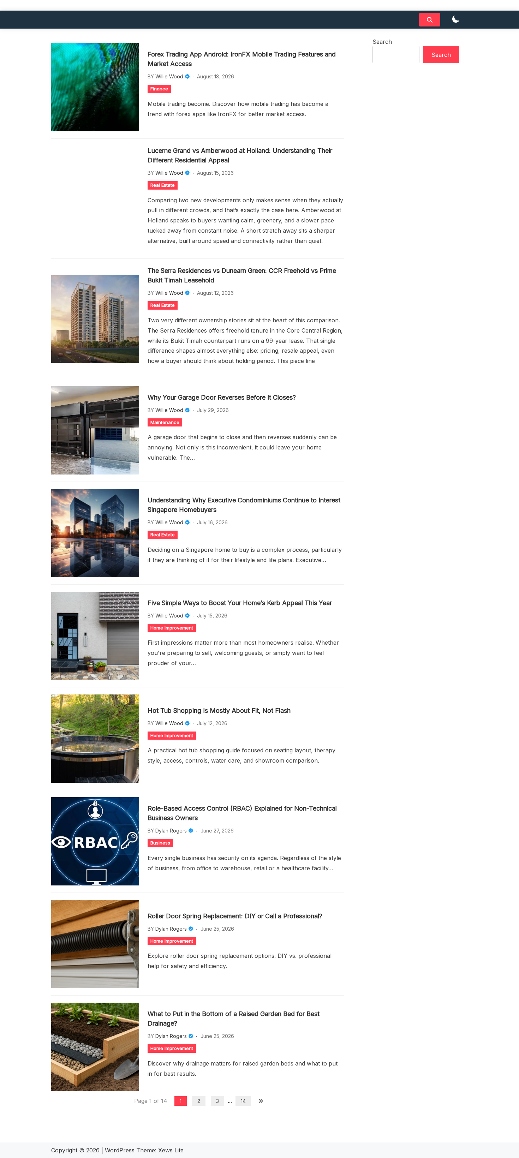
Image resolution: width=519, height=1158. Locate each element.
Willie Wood (169, 76)
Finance (159, 88)
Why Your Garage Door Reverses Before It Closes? (222, 397)
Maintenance (164, 422)
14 (243, 1101)
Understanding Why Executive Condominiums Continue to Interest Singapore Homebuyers (244, 504)
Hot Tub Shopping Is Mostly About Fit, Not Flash (219, 710)
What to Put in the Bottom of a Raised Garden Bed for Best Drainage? (234, 1018)
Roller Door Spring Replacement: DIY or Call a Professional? (235, 916)
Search (382, 41)
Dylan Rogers (171, 831)
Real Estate (162, 185)
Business (160, 843)
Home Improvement (171, 628)
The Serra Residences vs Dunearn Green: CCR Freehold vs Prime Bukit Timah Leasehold (242, 275)
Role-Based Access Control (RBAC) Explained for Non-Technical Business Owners (242, 813)
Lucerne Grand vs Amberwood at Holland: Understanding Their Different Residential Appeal (240, 155)
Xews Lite (171, 1150)
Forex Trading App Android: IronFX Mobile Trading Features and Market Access (242, 58)
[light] (456, 20)
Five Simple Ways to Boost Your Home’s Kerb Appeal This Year (240, 603)
